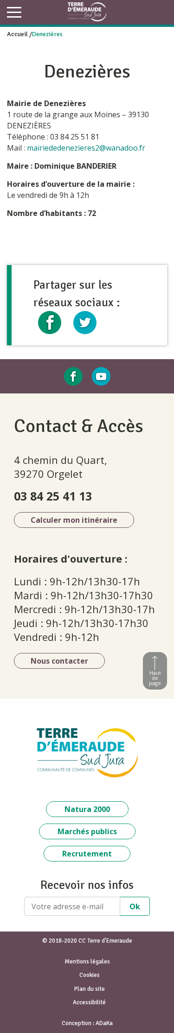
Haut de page (155, 677)
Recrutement (87, 854)
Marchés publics (87, 831)
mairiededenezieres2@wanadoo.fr (86, 148)
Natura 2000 (87, 809)
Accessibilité (89, 1002)
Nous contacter (59, 661)
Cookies (89, 975)
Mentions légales (87, 961)
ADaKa (104, 1023)
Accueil (17, 34)
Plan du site (89, 989)
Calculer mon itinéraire (74, 520)
